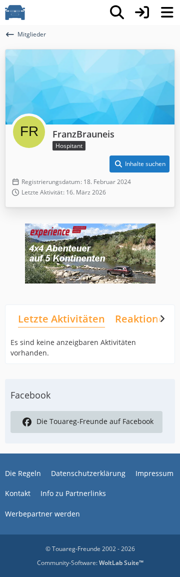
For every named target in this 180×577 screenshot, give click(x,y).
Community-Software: (90, 562)
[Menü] (167, 12)
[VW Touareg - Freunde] (15, 12)
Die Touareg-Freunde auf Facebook (95, 421)
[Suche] (117, 12)
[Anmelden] (142, 12)
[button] (140, 164)
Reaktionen (143, 319)
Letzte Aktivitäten (61, 319)
